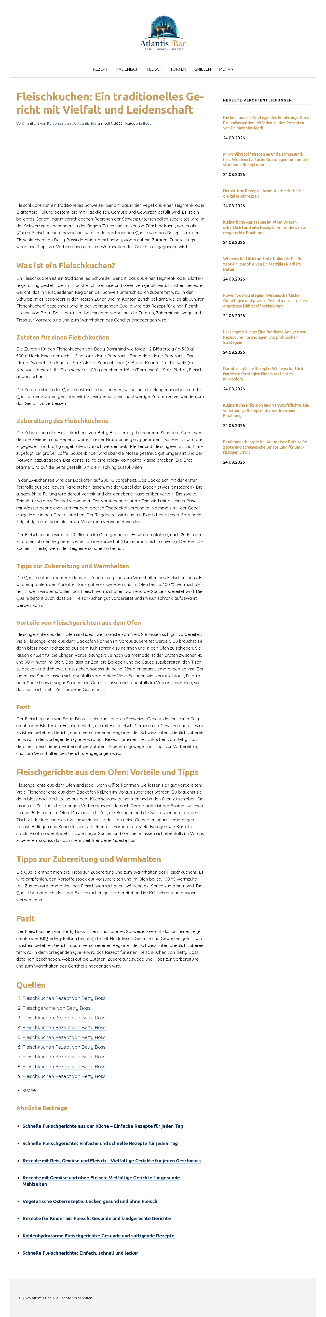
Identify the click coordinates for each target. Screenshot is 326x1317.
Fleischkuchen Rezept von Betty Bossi (64, 998)
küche (29, 1090)
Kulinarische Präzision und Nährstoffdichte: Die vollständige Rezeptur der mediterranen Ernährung (266, 410)
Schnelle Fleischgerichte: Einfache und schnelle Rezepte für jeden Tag (100, 1143)
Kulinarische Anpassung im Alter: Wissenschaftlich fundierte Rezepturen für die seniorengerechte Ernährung (265, 227)
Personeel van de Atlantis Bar (72, 123)
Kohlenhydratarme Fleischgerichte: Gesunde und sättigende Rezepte (98, 1235)
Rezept (100, 69)
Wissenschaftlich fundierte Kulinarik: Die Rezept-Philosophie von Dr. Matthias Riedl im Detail (263, 264)
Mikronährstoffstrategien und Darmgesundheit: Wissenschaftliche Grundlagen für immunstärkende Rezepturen (265, 159)
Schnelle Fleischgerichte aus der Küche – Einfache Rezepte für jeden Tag (102, 1126)
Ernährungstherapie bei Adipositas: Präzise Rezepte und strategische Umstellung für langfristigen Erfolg (266, 447)
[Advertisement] (111, 166)
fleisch (154, 69)
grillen (202, 69)
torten (178, 69)
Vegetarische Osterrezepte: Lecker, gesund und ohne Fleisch (89, 1201)
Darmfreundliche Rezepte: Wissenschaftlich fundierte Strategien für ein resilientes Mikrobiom (263, 374)
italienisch (127, 69)
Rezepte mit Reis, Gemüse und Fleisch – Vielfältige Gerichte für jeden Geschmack (111, 1160)
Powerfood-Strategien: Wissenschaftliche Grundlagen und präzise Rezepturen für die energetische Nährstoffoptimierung (265, 300)
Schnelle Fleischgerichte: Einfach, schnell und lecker (80, 1253)
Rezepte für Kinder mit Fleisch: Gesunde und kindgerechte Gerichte (96, 1218)
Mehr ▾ (226, 69)
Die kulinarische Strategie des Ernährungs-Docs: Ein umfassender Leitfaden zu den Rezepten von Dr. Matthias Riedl (266, 122)
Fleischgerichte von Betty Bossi (56, 1008)
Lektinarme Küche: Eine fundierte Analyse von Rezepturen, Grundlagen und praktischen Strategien (264, 337)
